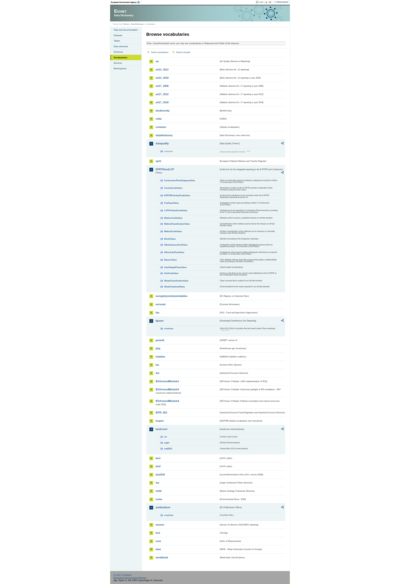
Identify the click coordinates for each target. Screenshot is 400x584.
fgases (160, 320)
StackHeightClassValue (175, 267)
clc (165, 437)
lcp (157, 482)
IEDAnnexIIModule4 (167, 401)
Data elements (121, 46)
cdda (159, 118)
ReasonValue (170, 260)
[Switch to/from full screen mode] (271, 2)
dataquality (162, 143)
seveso (160, 524)
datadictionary (164, 135)
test (158, 533)
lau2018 (160, 474)
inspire (160, 421)
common (161, 127)
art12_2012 (162, 69)
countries (168, 328)
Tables (117, 41)
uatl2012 (168, 448)
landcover (162, 429)
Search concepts (183, 52)
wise (158, 549)
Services (118, 63)
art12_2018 (162, 78)
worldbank (162, 557)
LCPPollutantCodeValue (175, 210)
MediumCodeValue (173, 218)
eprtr (158, 161)
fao (157, 312)
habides (160, 356)
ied (157, 373)
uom (158, 541)
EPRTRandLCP (165, 169)
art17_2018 (162, 102)
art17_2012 (162, 94)
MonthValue (170, 239)
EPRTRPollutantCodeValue (177, 195)
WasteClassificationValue (176, 281)
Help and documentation (126, 30)
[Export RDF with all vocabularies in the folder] (282, 144)
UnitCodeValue (171, 273)
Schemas (118, 52)
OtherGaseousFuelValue (176, 245)
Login (261, 2)
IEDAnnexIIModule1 (167, 381)
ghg (158, 348)
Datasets (118, 35)
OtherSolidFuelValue (174, 252)
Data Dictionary (137, 24)
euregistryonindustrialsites (172, 296)
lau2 (158, 466)
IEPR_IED (161, 412)
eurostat (160, 304)
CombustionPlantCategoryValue (179, 180)
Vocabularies (120, 57)
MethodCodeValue (173, 231)
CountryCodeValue (173, 188)
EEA (126, 2)
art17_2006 (162, 86)
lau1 (158, 458)
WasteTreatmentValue (174, 287)
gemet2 (160, 340)
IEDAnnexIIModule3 (167, 389)
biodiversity (163, 110)
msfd (159, 491)
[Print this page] (267, 2)
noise (159, 499)
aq (157, 61)
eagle (166, 443)
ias (157, 364)
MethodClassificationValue (177, 224)
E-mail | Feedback (123, 575)
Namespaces (120, 68)
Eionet (126, 24)
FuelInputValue (171, 203)
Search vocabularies (159, 52)
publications (163, 507)
